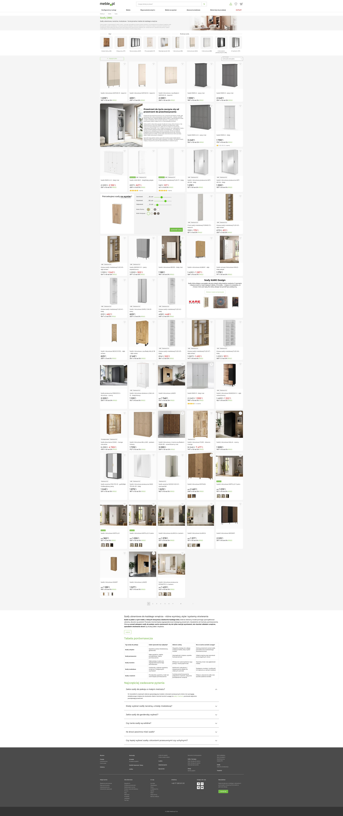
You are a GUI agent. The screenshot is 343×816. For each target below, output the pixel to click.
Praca (152, 787)
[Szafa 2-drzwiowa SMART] (113, 564)
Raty (125, 792)
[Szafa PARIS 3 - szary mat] (229, 75)
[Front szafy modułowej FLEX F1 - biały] (171, 162)
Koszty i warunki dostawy (131, 789)
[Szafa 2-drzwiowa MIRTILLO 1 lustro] (229, 466)
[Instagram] (202, 783)
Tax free (126, 800)
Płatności (126, 794)
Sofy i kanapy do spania (194, 763)
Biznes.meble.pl (155, 796)
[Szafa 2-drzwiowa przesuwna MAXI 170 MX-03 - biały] (142, 466)
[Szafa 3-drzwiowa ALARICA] (200, 515)
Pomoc (126, 791)
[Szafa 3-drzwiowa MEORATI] (229, 515)
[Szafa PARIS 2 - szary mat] (200, 75)
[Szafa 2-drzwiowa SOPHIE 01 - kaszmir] (113, 75)
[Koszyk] (241, 4)
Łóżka (131, 769)
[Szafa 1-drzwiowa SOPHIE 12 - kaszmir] (142, 75)
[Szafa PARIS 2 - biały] (229, 117)
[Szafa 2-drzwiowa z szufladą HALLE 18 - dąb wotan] (142, 333)
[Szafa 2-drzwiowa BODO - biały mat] (171, 249)
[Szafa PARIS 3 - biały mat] (200, 375)
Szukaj (204, 4)
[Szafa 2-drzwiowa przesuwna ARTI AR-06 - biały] (200, 162)
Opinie (152, 791)
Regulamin (127, 783)
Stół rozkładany (221, 755)
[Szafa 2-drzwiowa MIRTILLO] (113, 515)
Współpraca (154, 785)
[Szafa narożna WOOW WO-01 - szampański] (171, 466)
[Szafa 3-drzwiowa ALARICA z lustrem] (171, 515)
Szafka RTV (220, 761)
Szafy (218, 765)
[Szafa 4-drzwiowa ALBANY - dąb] (200, 249)
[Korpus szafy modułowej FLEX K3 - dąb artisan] (229, 207)
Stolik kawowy (221, 759)
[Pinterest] (198, 787)
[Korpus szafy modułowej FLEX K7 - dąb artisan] (200, 333)
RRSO (114, 100)
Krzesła (131, 759)
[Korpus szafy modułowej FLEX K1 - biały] (113, 291)
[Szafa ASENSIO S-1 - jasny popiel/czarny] (142, 249)
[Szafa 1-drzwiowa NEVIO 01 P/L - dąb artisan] (113, 333)
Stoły (189, 768)
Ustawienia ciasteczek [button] (106, 789)
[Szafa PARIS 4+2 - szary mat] (200, 117)
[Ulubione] (236, 4)
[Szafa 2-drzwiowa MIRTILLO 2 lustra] (142, 515)
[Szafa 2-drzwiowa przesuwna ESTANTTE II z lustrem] (171, 564)
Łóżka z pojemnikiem (164, 757)
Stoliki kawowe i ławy (136, 765)
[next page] (193, 603)
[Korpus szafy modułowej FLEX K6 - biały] (229, 333)
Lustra (160, 761)
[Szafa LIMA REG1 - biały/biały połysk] (142, 162)
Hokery (102, 767)
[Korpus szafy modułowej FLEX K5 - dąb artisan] (113, 249)
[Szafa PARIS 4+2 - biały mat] (113, 162)
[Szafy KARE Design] (215, 302)
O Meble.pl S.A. (154, 789)
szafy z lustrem (178, 696)
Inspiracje (126, 798)
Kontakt (153, 783)
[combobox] (232, 59)
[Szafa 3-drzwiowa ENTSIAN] (200, 466)
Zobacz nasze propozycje (215, 292)
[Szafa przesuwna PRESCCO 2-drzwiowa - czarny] (113, 375)
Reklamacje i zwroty (129, 787)
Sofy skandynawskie (193, 765)
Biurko (102, 755)
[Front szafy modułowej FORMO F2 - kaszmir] (200, 207)
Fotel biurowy (104, 761)
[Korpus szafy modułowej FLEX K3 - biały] (171, 333)
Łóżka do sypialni (163, 755)
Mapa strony (154, 794)
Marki (152, 792)
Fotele (102, 759)
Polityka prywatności (130, 785)
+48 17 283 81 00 (178, 783)
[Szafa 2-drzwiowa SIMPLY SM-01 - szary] (142, 291)
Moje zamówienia (104, 785)
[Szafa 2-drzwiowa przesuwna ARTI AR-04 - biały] (229, 162)
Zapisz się (223, 791)
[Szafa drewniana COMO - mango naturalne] (113, 424)
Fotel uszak (103, 763)
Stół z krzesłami (221, 757)
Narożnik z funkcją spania (194, 755)
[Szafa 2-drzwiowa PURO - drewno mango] (200, 424)
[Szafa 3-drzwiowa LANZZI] (171, 375)
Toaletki (219, 770)
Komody (132, 755)
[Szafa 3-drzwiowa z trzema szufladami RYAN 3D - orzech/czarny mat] (171, 424)
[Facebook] (198, 783)
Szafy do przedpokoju (222, 766)
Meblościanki (162, 765)
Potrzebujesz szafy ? (117, 196)
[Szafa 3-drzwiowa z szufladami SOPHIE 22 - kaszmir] (171, 75)
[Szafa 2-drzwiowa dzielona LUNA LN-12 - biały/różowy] (142, 375)
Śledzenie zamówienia (106, 783)
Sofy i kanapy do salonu (194, 761)
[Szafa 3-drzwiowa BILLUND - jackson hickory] (142, 424)
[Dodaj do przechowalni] (124, 64)
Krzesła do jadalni (134, 761)
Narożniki (161, 769)
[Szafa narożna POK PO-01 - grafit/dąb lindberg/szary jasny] (113, 466)
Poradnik (126, 796)
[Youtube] (202, 787)
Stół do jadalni (191, 770)
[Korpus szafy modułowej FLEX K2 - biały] (171, 291)
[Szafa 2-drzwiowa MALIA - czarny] (229, 424)
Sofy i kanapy (192, 759)
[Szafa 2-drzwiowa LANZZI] (142, 564)
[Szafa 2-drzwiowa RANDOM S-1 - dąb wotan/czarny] (229, 375)
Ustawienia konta (104, 787)
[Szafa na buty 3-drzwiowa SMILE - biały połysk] (229, 249)
